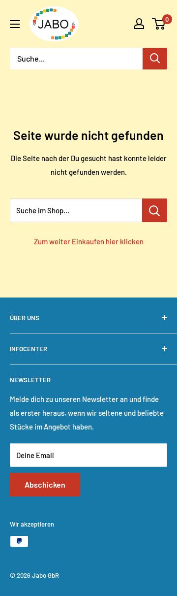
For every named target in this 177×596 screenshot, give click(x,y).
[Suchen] (155, 58)
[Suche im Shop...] (154, 210)
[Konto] (139, 23)
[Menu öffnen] (15, 24)
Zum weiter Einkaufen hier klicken (89, 241)
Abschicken (45, 484)
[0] (159, 24)
